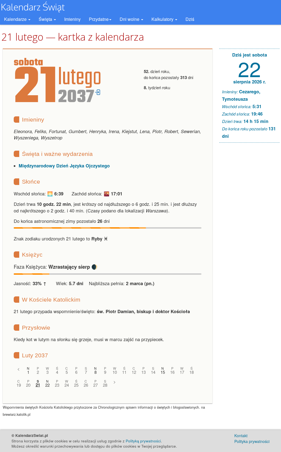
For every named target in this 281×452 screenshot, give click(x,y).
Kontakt (241, 435)
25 (76, 385)
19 (18, 385)
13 (143, 372)
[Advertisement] (249, 230)
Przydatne (99, 19)
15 (163, 372)
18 (191, 372)
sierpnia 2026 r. (249, 81)
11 (124, 372)
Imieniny (72, 19)
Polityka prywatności (251, 441)
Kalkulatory (163, 19)
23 (57, 385)
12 (134, 372)
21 (38, 385)
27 (95, 385)
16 (172, 372)
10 (115, 372)
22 (47, 385)
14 (153, 372)
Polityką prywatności (143, 440)
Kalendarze (16, 19)
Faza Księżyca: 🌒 (56, 266)
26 (86, 385)
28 (105, 385)
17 (182, 372)
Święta (46, 19)
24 (66, 385)
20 (28, 385)
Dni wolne (130, 19)
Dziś (190, 19)
